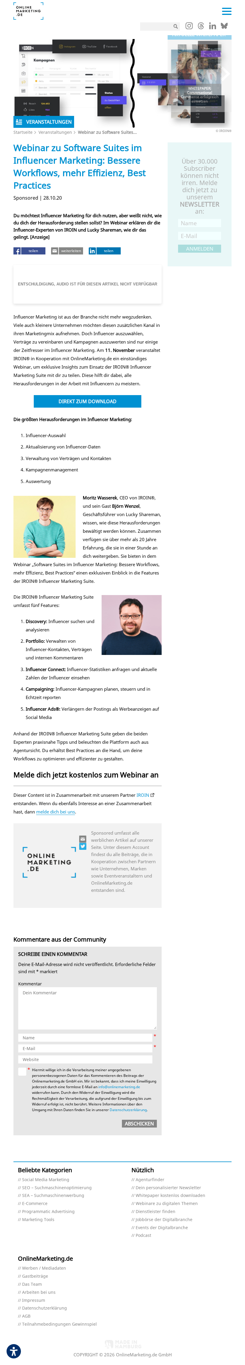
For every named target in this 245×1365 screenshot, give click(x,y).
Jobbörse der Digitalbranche (164, 1219)
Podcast (143, 1235)
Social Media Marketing (45, 1179)
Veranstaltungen (55, 132)
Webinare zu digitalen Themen (167, 1203)
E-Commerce (35, 1203)
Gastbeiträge (35, 1276)
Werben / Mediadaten (44, 1268)
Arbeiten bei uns (39, 1292)
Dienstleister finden (155, 1211)
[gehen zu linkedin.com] (212, 27)
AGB (26, 1316)
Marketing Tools (38, 1219)
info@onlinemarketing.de (119, 1086)
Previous (176, 73)
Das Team (32, 1284)
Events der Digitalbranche (162, 1227)
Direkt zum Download (88, 401)
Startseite (23, 132)
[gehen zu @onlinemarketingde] (200, 27)
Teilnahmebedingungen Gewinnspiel (59, 1324)
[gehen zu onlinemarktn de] (83, 846)
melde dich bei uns (55, 812)
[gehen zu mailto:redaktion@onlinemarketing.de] (83, 839)
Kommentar (30, 984)
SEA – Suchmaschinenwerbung (53, 1195)
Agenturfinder (150, 1179)
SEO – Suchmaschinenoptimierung (57, 1187)
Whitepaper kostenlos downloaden (170, 1195)
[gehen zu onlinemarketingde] (189, 27)
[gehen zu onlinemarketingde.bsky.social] (224, 27)
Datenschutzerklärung (128, 1109)
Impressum (33, 1300)
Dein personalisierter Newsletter (168, 1187)
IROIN (143, 795)
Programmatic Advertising (48, 1211)
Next (222, 73)
